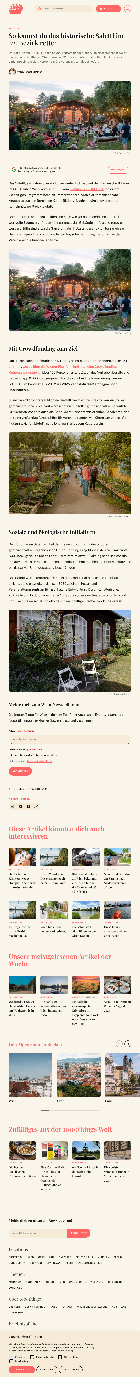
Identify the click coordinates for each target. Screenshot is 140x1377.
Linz (51, 1257)
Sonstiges (15, 1288)
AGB (114, 1307)
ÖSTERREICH (16, 1257)
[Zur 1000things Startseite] (16, 9)
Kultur (49, 1282)
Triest (69, 1263)
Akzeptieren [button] (47, 1370)
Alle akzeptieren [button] (21, 1370)
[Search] (39, 8)
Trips (61, 1282)
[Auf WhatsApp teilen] (13, 806)
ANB (123, 1307)
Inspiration (16, 922)
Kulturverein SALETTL (87, 189)
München (103, 1257)
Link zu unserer (31, 761)
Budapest (36, 1263)
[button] (36, 806)
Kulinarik (15, 1282)
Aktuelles (15, 29)
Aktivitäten (33, 1282)
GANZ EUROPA (17, 1263)
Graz (41, 1257)
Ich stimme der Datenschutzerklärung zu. (39, 755)
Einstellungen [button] (71, 1370)
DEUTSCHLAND (84, 1257)
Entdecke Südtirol (89, 1263)
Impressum (16, 1312)
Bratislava (54, 1263)
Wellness (96, 1282)
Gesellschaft (116, 1282)
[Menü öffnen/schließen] (127, 8)
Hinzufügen (118, 169)
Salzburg (65, 1257)
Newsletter (110, 9)
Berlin (118, 1257)
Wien (31, 1257)
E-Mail (21, 731)
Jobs (54, 1307)
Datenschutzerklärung (40, 761)
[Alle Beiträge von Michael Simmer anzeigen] (12, 71)
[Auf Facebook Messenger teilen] (20, 806)
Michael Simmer (32, 71)
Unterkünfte (77, 1282)
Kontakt (66, 1307)
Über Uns (14, 1307)
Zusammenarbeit (36, 1307)
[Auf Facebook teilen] (28, 806)
